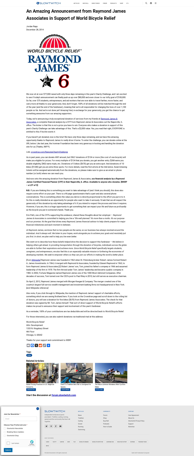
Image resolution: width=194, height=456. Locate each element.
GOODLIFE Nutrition (97, 441)
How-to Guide (107, 426)
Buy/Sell (86, 3)
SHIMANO (132, 441)
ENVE (68, 441)
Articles (77, 3)
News (80, 415)
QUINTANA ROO (110, 441)
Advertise (131, 426)
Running (80, 426)
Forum (105, 3)
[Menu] (156, 3)
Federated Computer (143, 453)
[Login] (151, 3)
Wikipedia (36, 260)
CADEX (47, 441)
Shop (121, 3)
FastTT (54, 441)
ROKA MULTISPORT (122, 441)
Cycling (80, 421)
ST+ (127, 3)
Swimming (81, 429)
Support (130, 424)
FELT (74, 441)
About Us (131, 418)
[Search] (146, 3)
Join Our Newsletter (12, 414)
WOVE (47, 445)
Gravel (80, 424)
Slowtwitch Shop (13, 436)
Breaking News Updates (15, 432)
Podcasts (113, 3)
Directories (96, 3)
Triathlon (81, 418)
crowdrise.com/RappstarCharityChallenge (49, 152)
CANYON (62, 441)
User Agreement (133, 415)
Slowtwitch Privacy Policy (136, 421)
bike (29, 355)
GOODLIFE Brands (84, 441)
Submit (8, 450)
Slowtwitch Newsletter (15, 428)
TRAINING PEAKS (142, 441)
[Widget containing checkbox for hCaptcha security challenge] (20, 443)
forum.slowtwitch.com (64, 395)
